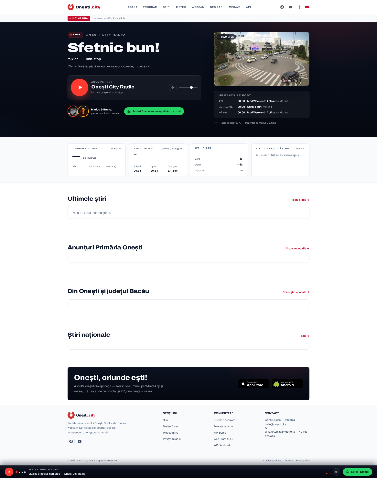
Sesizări (217, 7)
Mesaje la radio (223, 426)
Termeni (288, 460)
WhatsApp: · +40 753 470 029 (286, 434)
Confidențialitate (272, 460)
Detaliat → (115, 148)
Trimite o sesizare (224, 420)
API (248, 7)
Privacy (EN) (302, 460)
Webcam (198, 7)
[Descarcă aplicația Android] (287, 383)
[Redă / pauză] (79, 87)
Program (150, 7)
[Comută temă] (299, 7)
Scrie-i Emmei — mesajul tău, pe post (156, 111)
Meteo (181, 7)
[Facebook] (282, 7)
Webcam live (170, 432)
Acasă (133, 7)
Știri (167, 7)
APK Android (222, 445)
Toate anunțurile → (297, 248)
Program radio (172, 439)
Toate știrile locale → (296, 292)
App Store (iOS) (223, 439)
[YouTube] (290, 7)
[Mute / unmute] (173, 87)
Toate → (300, 148)
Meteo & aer (170, 426)
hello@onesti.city (275, 424)
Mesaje (235, 7)
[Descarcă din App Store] (253, 383)
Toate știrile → (300, 199)
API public (220, 432)
